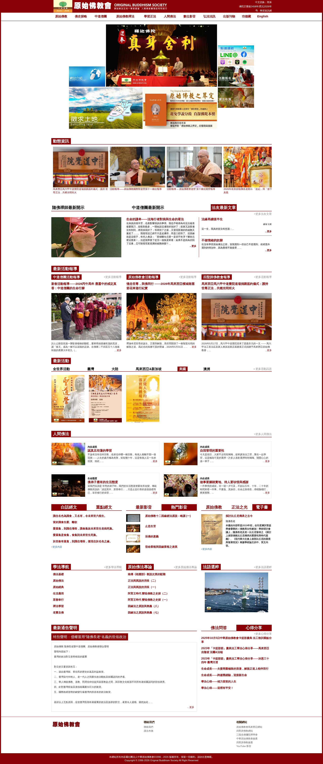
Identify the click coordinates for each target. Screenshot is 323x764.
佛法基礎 (58, 574)
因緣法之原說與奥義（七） (144, 612)
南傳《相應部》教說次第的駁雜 (147, 574)
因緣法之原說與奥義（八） (144, 606)
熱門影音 (179, 507)
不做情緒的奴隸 (212, 240)
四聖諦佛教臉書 (244, 742)
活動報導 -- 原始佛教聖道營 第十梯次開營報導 (191, 189)
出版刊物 (229, 16)
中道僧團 (101, 16)
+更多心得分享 (263, 633)
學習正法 (150, 16)
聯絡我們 (148, 727)
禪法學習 (58, 606)
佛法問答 (219, 627)
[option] (161, 77)
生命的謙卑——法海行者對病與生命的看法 (155, 219)
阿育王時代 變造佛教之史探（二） (148, 593)
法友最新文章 (224, 207)
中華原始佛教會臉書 (247, 738)
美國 (182, 369)
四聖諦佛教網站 (244, 730)
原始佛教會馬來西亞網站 (249, 727)
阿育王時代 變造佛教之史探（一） (148, 599)
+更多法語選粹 (263, 567)
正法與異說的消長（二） (142, 580)
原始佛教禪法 (125, 16)
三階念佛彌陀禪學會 (247, 734)
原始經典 (58, 587)
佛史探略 (81, 16)
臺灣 (90, 369)
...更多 (193, 246)
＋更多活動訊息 (262, 368)
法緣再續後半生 (212, 219)
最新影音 (144, 507)
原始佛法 (58, 580)
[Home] (110, 6)
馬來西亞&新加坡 (149, 369)
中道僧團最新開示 (148, 207)
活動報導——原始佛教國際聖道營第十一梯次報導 (136, 189)
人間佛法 (170, 16)
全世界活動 (61, 369)
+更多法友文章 (263, 213)
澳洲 (206, 369)
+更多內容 (56, 546)
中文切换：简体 (263, 2)
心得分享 (254, 627)
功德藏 (246, 16)
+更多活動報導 (112, 277)
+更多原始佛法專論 (185, 567)
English (262, 16)
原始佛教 (61, 16)
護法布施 (148, 730)
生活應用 (58, 593)
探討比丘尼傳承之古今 (239, 515)
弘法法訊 (209, 16)
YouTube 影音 (243, 746)
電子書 (262, 507)
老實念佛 (58, 612)
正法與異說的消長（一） (142, 587)
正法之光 (239, 507)
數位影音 (190, 16)
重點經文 (104, 507)
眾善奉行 (58, 599)
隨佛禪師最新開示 (68, 207)
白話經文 (69, 507)
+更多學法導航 (113, 567)
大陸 (115, 369)
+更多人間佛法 (263, 434)
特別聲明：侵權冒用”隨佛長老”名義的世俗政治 (89, 637)
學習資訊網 (266, 10)
